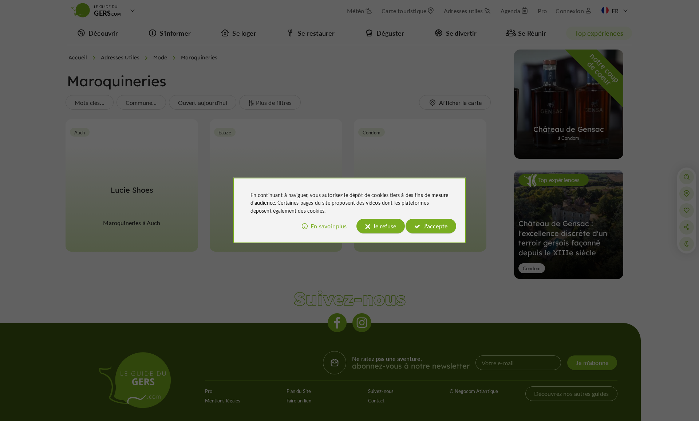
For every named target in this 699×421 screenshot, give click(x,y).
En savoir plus (329, 226)
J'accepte (435, 226)
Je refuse (384, 226)
